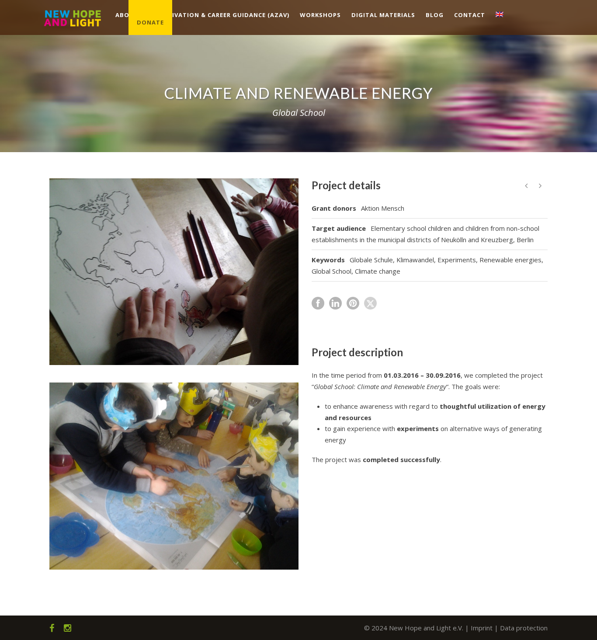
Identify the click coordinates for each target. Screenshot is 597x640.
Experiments (456, 259)
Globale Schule (371, 259)
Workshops (320, 15)
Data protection (524, 627)
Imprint (482, 627)
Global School (331, 271)
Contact (469, 15)
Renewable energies (510, 259)
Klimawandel (415, 259)
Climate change (377, 271)
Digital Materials (383, 15)
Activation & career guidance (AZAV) (224, 15)
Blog (435, 15)
